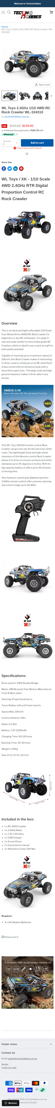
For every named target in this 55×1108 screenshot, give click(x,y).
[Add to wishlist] (27, 154)
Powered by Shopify (27, 1102)
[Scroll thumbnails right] (50, 96)
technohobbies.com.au (17, 116)
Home (5, 27)
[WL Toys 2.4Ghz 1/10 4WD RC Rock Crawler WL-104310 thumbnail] (9, 96)
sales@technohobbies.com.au (22, 1058)
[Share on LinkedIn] (15, 168)
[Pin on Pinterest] (21, 168)
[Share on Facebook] (4, 168)
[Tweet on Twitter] (9, 168)
